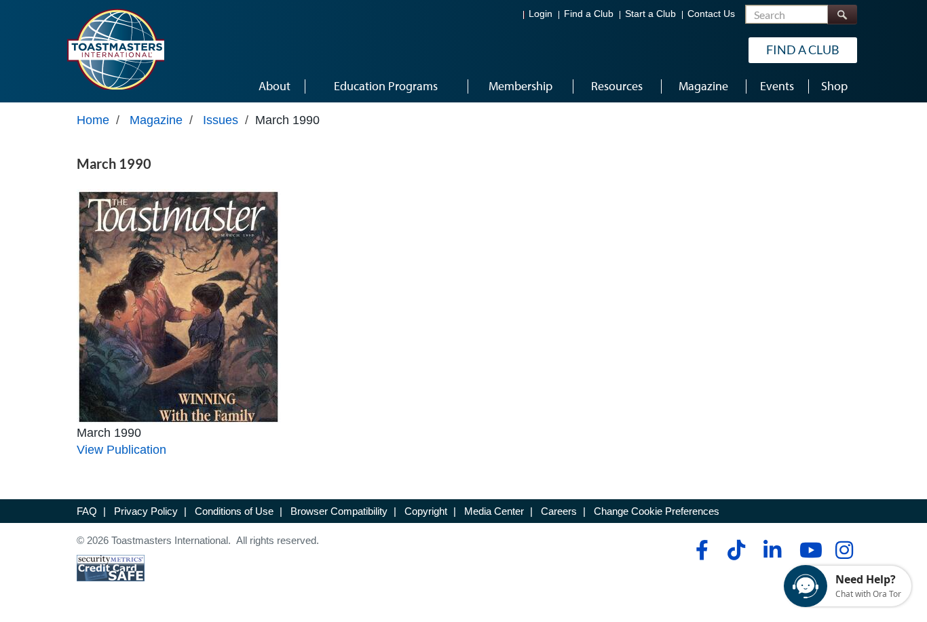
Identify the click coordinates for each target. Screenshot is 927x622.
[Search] (842, 14)
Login (540, 14)
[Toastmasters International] (115, 49)
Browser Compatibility (338, 511)
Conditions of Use (234, 511)
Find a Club (588, 14)
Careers (559, 511)
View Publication (121, 449)
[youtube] (808, 550)
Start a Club (650, 14)
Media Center (494, 511)
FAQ (87, 511)
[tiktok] (736, 550)
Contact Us (711, 14)
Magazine (156, 120)
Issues (220, 120)
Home (93, 120)
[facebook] (700, 550)
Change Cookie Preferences (656, 511)
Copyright (425, 511)
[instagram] (844, 550)
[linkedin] (772, 550)
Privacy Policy (146, 511)
